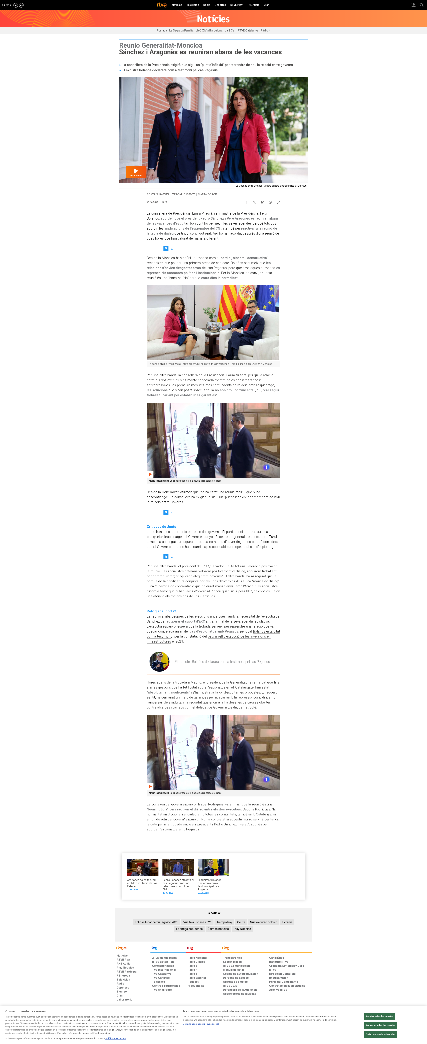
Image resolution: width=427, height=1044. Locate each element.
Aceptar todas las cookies (379, 1016)
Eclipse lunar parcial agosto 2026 (156, 922)
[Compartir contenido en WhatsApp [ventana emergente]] (270, 201)
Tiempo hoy (224, 922)
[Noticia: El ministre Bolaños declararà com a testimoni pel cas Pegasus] (213, 877)
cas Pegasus (217, 268)
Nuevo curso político (263, 922)
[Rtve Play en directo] (15, 5)
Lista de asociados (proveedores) (201, 1024)
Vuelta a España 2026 (197, 922)
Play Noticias (242, 929)
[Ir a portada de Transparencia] (266, 949)
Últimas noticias (218, 929)
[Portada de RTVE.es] (162, 5)
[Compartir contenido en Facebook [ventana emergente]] (246, 201)
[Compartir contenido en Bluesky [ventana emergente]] (262, 201)
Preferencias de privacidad (380, 1034)
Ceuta (241, 922)
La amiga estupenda (189, 929)
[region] (213, 1025)
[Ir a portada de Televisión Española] (168, 949)
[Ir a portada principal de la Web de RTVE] (132, 947)
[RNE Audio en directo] (21, 5)
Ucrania (287, 922)
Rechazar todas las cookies (380, 1025)
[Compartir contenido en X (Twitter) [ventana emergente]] (254, 201)
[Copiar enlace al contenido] (278, 201)
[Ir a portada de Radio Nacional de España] (203, 949)
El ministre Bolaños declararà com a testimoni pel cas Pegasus (170, 70)
